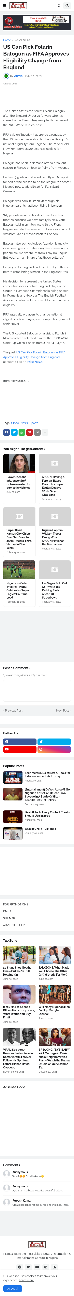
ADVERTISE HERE (14, 925)
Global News (22, 40)
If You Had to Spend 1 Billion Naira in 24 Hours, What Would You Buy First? (19, 1012)
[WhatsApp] (22, 432)
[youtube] (20, 749)
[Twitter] (14, 432)
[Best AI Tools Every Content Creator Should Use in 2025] (12, 816)
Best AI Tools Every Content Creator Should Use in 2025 (47, 814)
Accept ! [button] (12, 1288)
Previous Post (13, 710)
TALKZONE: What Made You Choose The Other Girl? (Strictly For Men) (54, 971)
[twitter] (54, 742)
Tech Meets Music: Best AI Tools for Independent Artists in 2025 (47, 774)
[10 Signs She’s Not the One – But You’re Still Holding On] (19, 955)
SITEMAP (9, 918)
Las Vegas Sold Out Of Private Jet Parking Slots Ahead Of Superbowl (54, 590)
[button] (4, 5)
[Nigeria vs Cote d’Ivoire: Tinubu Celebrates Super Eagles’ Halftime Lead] (19, 569)
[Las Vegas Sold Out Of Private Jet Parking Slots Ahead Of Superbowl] (55, 569)
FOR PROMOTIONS (15, 904)
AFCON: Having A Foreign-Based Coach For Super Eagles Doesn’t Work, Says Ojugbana (53, 485)
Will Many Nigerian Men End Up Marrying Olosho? (54, 1010)
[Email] (37, 432)
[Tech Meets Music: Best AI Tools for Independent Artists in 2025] (12, 777)
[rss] (54, 1267)
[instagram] (54, 749)
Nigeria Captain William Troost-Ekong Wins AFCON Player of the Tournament (53, 537)
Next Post (62, 710)
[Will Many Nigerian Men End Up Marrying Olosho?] (55, 994)
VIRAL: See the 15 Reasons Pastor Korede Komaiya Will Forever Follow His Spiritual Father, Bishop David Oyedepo (18, 1058)
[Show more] (45, 432)
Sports (34, 423)
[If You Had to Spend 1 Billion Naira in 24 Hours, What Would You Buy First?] (19, 994)
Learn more (26, 1280)
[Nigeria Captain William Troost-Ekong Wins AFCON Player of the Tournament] (55, 516)
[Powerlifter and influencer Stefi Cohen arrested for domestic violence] (19, 463)
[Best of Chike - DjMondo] (12, 833)
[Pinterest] (29, 432)
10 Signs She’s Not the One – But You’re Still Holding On (17, 971)
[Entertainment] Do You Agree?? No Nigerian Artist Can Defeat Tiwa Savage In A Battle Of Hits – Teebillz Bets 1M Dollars (47, 795)
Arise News (34, 362)
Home (7, 40)
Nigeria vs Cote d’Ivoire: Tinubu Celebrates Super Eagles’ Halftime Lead (18, 590)
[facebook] (20, 742)
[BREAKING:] (55, 1037)
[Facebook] (6, 432)
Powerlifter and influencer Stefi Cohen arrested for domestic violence (18, 482)
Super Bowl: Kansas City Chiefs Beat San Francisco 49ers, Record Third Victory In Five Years (19, 539)
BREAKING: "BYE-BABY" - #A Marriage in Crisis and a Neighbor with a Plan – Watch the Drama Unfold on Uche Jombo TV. (54, 1058)
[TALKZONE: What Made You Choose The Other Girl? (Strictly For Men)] (55, 955)
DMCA (7, 911)
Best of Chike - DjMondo (40, 828)
